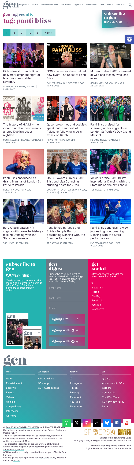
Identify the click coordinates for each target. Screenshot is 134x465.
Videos (10, 397)
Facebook (97, 300)
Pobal (36, 446)
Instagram (97, 287)
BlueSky (96, 296)
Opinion (10, 401)
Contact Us (108, 392)
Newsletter (97, 308)
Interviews (12, 410)
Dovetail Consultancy (45, 457)
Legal (105, 406)
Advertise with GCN (113, 383)
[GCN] (15, 364)
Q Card (106, 378)
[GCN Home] (11, 5)
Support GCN (78, 4)
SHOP (102, 4)
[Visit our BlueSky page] (107, 423)
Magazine (23, 4)
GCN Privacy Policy (113, 401)
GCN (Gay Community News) (22, 427)
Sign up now (60, 319)
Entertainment (14, 383)
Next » (48, 32)
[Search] (130, 5)
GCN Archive (65, 4)
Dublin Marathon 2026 (49, 4)
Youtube (96, 304)
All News (11, 415)
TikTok (95, 291)
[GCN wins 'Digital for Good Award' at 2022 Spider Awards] (99, 432)
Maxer (16, 460)
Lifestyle (11, 387)
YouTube (75, 401)
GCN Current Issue (48, 387)
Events (10, 392)
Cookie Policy (10, 433)
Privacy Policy (55, 430)
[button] (129, 39)
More (109, 4)
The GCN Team (111, 397)
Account (119, 4)
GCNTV (35, 4)
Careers (106, 387)
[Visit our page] (66, 423)
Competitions (91, 4)
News (9, 378)
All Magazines (46, 378)
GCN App (43, 383)
